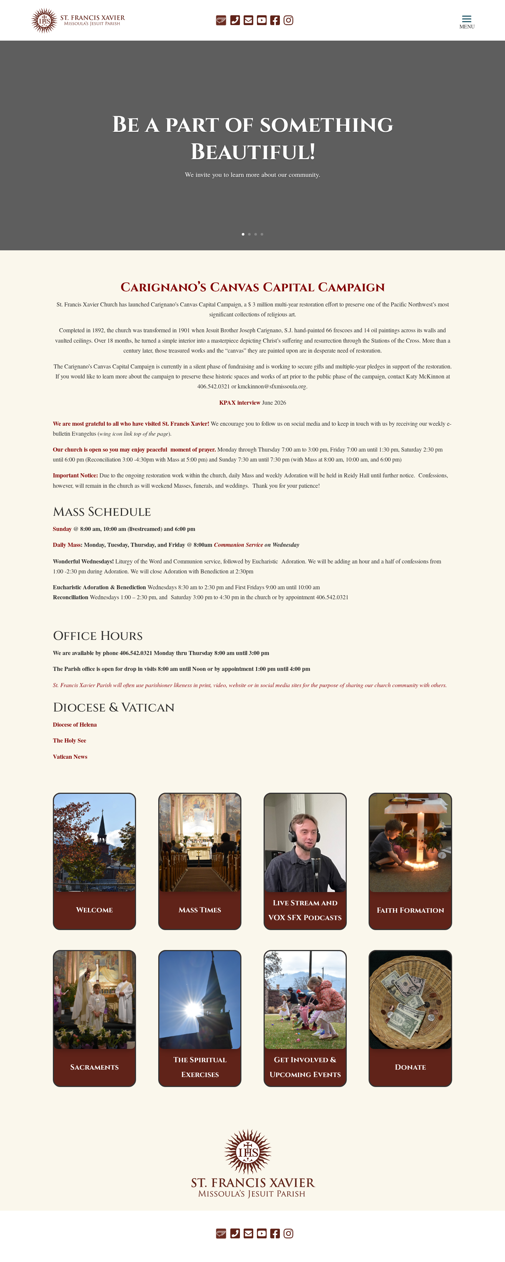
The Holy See (69, 740)
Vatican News (70, 756)
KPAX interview (240, 402)
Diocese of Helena (75, 724)
